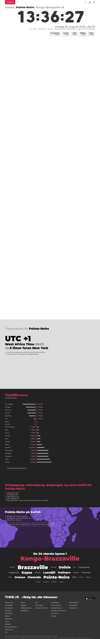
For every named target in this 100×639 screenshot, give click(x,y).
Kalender (8, 624)
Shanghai (8, 453)
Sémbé (81, 577)
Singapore (8, 456)
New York (8, 410)
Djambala (53, 567)
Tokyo (91, 34)
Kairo (6, 439)
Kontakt (53, 616)
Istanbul (7, 436)
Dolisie (65, 567)
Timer (7, 621)
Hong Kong (9, 450)
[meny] (94, 2)
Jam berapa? (78, 638)
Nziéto (10, 577)
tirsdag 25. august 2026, (75, 26)
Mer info (50, 29)
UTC (6, 419)
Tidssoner (8, 611)
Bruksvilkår (73, 605)
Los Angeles (55, 34)
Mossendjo (86, 572)
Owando (34, 577)
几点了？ (16, 638)
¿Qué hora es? (30, 638)
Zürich (7, 433)
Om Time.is (54, 613)
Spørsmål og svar (56, 608)
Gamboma (84, 567)
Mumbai (8, 447)
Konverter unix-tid (41, 608)
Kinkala (38, 572)
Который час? (62, 638)
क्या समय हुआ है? (22, 638)
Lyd (6, 632)
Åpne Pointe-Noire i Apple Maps (43, 524)
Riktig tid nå (9, 602)
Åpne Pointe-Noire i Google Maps (18, 524)
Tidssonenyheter (26, 608)
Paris (74, 34)
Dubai (7, 444)
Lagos (7, 421)
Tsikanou (88, 577)
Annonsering (73, 602)
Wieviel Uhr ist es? (87, 638)
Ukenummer (9, 629)
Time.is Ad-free (56, 605)
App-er (23, 602)
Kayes (27, 573)
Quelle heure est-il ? (40, 638)
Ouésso (20, 577)
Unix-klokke (39, 605)
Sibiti (74, 577)
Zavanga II (46, 582)
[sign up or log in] (90, 3)
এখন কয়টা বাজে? (55, 638)
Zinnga (61, 582)
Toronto (7, 413)
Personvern (73, 608)
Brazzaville (33, 567)
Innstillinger (55, 602)
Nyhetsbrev (24, 611)
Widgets (23, 605)
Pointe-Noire (56, 577)
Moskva (7, 441)
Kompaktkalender (11, 627)
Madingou (64, 572)
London (66, 34)
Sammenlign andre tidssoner (17, 468)
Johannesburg (9, 427)
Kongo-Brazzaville (50, 558)
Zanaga (38, 582)
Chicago (7, 407)
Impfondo (14, 572)
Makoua (76, 572)
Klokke (7, 616)
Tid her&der (9, 605)
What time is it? (9, 638)
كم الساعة (48, 638)
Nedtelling (8, 619)
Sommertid (8, 613)
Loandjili (49, 572)
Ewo (74, 567)
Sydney (7, 462)
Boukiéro (12, 567)
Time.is (10, 2)
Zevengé (54, 582)
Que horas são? (70, 638)
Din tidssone (9, 608)
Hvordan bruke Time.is (58, 611)
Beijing (82, 34)
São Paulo (8, 416)
